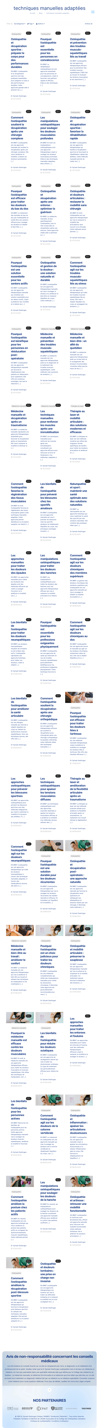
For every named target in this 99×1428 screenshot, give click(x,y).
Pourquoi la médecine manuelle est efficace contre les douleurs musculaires (19, 1043)
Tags (31, 24)
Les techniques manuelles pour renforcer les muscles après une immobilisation (49, 422)
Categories (20, 24)
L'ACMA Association (47, 1419)
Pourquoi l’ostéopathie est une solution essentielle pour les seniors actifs (19, 273)
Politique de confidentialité (41, 1421)
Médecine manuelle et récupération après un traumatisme (19, 418)
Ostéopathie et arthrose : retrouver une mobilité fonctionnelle (78, 1203)
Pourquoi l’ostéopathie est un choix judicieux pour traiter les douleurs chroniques (49, 956)
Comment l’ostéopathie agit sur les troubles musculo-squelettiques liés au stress (78, 273)
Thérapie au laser (77, 406)
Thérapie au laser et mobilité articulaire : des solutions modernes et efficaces (78, 422)
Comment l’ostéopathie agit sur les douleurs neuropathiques (20, 853)
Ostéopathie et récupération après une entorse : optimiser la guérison (48, 202)
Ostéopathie (16, 34)
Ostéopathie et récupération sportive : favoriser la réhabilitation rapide (78, 128)
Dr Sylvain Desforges (18, 96)
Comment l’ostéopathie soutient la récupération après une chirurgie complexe (19, 128)
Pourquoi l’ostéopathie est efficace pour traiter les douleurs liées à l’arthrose (78, 723)
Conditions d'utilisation (60, 1421)
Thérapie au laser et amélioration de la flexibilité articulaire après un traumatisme (79, 789)
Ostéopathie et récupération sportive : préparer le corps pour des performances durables (19, 53)
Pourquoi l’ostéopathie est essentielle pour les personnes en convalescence (49, 49)
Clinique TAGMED (43, 1416)
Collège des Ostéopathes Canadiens (72, 1419)
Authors (40, 24)
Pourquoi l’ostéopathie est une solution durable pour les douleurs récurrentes (48, 871)
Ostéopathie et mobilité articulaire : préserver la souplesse (77, 953)
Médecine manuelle (48, 329)
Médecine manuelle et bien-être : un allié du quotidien (78, 341)
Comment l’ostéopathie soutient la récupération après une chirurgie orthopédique (48, 709)
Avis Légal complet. (83, 1381)
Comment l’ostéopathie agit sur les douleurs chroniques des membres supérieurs (78, 566)
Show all (89, 24)
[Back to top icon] (49, 1390)
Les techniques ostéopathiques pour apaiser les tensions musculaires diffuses (50, 789)
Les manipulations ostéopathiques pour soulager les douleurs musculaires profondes (50, 128)
